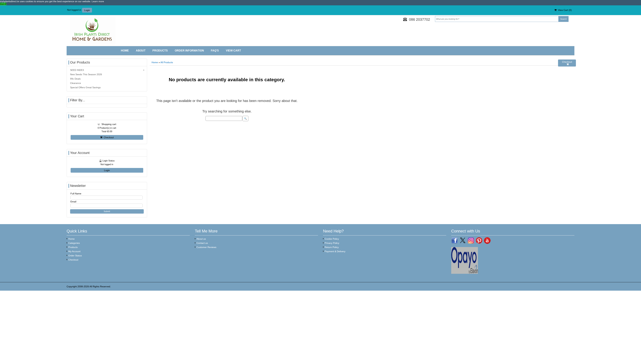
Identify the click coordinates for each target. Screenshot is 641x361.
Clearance (75, 83)
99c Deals (75, 78)
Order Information (189, 50)
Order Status (75, 255)
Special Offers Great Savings (85, 87)
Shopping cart (108, 124)
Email (73, 201)
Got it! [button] (3, 4)
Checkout (108, 137)
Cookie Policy (332, 238)
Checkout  (567, 63)
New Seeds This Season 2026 (86, 74)
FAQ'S (215, 50)
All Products (166, 62)
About (141, 50)
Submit (107, 211)
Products (160, 50)
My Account (74, 251)
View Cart (233, 50)
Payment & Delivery (335, 251)
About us (201, 238)
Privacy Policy (332, 243)
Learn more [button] (98, 1)
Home (125, 50)
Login (87, 10)
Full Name (75, 193)
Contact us (202, 243)
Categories (74, 243)
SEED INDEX (77, 70)
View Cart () (564, 10)
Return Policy (332, 247)
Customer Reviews (206, 247)
